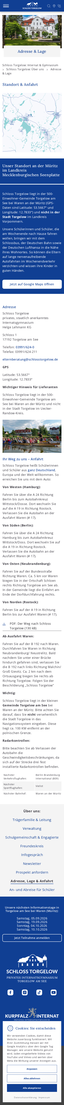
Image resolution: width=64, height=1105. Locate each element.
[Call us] (59, 6)
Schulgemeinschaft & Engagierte (32, 837)
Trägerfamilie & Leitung (32, 819)
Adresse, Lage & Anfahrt (32, 881)
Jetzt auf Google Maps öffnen (32, 284)
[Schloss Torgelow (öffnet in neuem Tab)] (32, 1015)
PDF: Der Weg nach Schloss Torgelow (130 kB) (30, 625)
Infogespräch (32, 854)
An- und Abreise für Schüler (32, 889)
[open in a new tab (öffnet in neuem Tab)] (32, 122)
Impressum (44, 1097)
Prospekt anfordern (32, 872)
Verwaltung (32, 828)
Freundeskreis (32, 846)
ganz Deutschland (41, 470)
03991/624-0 (25, 347)
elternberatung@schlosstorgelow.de (30, 359)
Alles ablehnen (32, 1078)
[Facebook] (10, 992)
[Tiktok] (39, 992)
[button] (49, 6)
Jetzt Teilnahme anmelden (32, 938)
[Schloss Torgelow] (32, 6)
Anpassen (32, 1068)
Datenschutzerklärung (25, 1097)
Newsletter (32, 863)
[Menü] (6, 6)
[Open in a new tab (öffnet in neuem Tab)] (54, 6)
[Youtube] (53, 992)
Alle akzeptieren (32, 1087)
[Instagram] (25, 992)
